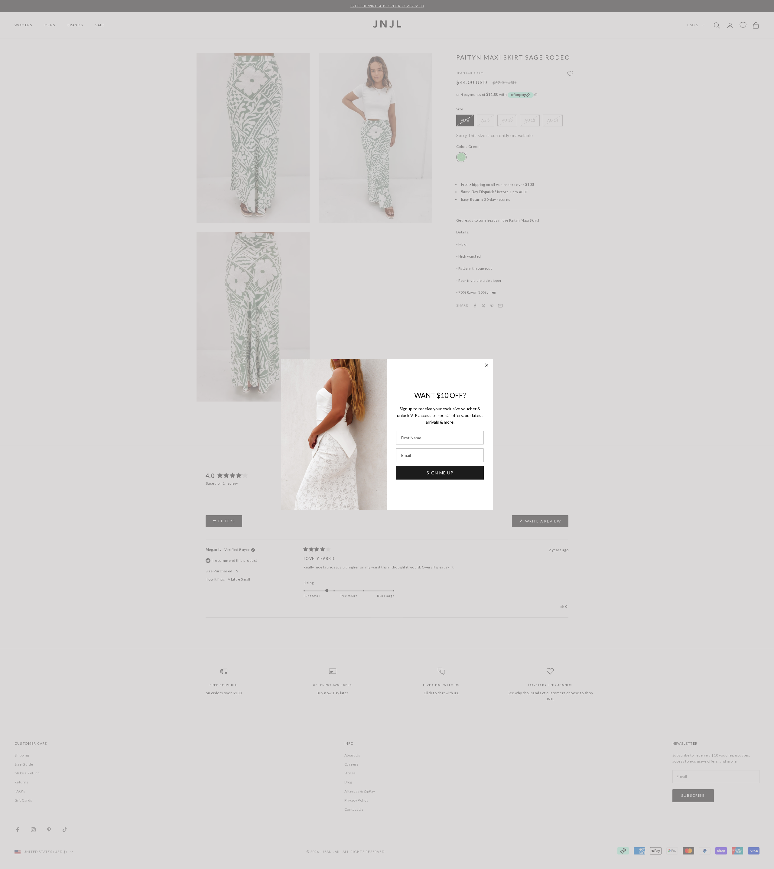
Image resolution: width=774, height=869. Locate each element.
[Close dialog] (486, 365)
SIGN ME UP (440, 472)
